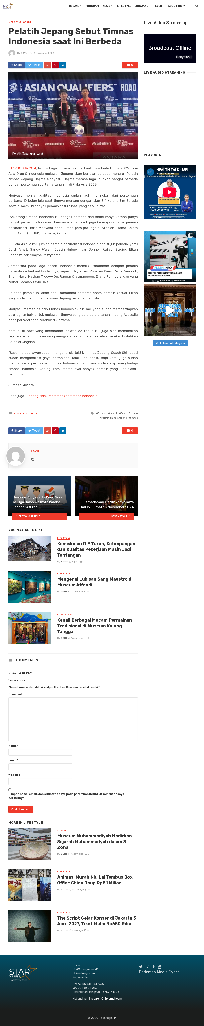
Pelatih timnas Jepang (114, 417)
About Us (175, 5)
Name (13, 746)
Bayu (24, 53)
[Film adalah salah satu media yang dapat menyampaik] (170, 256)
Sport (27, 22)
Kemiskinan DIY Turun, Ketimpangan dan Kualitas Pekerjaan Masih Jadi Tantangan (96, 549)
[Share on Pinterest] (55, 65)
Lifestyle (124, 5)
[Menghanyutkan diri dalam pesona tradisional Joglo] (170, 310)
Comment (15, 694)
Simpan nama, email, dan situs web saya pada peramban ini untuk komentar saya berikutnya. (66, 796)
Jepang (102, 413)
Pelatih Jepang (129, 413)
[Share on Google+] (47, 65)
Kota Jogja (64, 614)
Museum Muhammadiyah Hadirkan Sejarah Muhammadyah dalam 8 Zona (94, 841)
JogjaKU (141, 5)
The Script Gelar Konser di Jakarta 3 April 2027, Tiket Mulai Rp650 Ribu (96, 921)
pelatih (114, 413)
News (106, 5)
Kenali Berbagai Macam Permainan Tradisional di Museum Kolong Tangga (94, 626)
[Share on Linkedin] (62, 65)
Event (159, 5)
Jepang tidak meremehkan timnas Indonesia (61, 396)
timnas (134, 417)
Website (14, 775)
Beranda (75, 5)
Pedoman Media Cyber (159, 972)
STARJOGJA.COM (22, 168)
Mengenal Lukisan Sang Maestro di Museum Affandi (95, 582)
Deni (64, 591)
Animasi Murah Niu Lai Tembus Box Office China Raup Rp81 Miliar (95, 880)
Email (13, 760)
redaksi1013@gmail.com (106, 998)
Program (92, 5)
